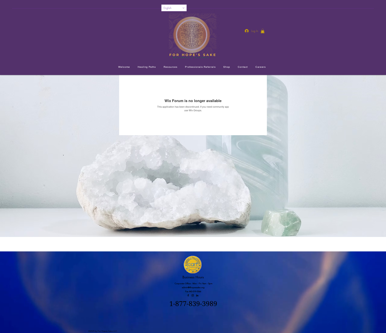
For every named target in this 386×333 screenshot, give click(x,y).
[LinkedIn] (197, 295)
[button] (262, 31)
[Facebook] (188, 295)
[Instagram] (192, 295)
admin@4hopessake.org (193, 287)
